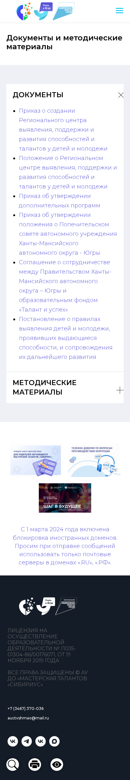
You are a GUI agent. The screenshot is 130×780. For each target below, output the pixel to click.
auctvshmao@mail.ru (28, 718)
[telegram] (26, 745)
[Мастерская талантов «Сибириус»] (40, 745)
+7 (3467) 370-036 (26, 708)
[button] (56, 764)
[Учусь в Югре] (13, 745)
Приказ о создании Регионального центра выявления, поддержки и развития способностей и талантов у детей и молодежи (63, 129)
